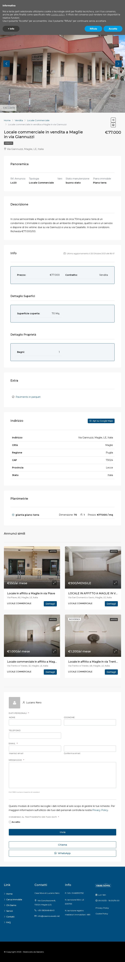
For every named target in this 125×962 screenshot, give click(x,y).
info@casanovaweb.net (49, 916)
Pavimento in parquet (28, 396)
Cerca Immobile (14, 899)
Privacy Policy (100, 810)
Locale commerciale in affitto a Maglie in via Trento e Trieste (47, 661)
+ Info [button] (11, 28)
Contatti (10, 916)
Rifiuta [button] (93, 28)
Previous (6, 63)
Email (13, 744)
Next (118, 63)
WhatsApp (64, 853)
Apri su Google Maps (102, 421)
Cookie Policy (102, 913)
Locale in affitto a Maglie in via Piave (31, 593)
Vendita (8, 143)
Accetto (16, 822)
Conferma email (72, 753)
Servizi (9, 911)
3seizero (40, 952)
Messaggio (16, 760)
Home (9, 894)
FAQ (8, 922)
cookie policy (58, 14)
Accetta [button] (113, 28)
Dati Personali (19, 713)
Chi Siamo (11, 905)
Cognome (69, 718)
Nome (12, 718)
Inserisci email (16, 753)
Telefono (15, 731)
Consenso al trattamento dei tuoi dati (34, 817)
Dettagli (50, 603)
